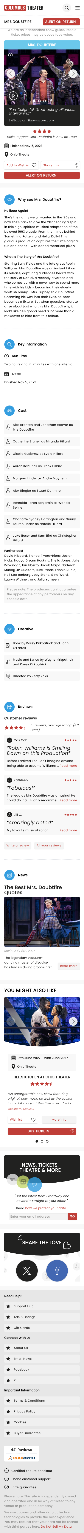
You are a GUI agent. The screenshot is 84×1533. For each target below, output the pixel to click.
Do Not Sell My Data (56, 1526)
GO (72, 1216)
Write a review (17, 845)
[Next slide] (73, 73)
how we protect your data (46, 1208)
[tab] (34, 101)
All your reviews (49, 845)
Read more (68, 765)
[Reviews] (42, 131)
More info (59, 1119)
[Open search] (66, 7)
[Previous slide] (10, 73)
